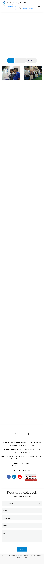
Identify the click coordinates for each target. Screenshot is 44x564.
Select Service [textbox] (9, 503)
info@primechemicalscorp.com (25, 466)
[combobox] (22, 503)
